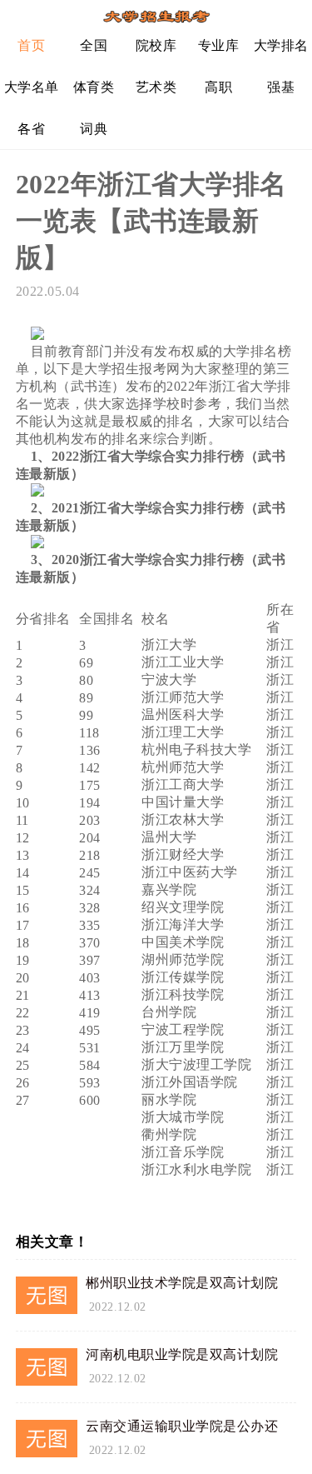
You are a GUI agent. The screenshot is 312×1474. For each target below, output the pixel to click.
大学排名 (281, 45)
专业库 (219, 45)
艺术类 (156, 87)
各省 (31, 129)
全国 (93, 45)
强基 (281, 87)
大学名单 (31, 87)
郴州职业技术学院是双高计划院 (182, 1283)
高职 (218, 87)
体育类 (94, 87)
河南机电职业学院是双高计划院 (182, 1354)
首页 (31, 45)
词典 (93, 129)
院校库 (156, 45)
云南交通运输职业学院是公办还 (182, 1426)
